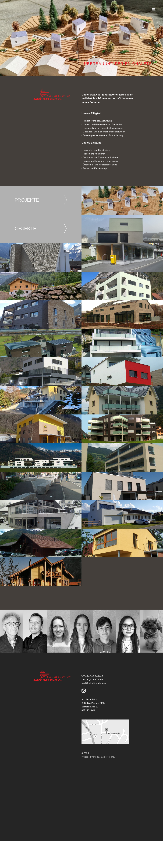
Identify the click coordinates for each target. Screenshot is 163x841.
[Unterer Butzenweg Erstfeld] (122, 286)
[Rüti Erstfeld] (122, 400)
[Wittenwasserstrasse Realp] (41, 543)
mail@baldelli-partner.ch (94, 683)
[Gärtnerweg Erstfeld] (122, 428)
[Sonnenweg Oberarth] (122, 486)
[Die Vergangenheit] (41, 571)
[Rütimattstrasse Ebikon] (41, 514)
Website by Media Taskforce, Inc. (98, 757)
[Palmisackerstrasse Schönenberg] (122, 314)
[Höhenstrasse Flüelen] (41, 371)
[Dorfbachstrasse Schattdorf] (122, 457)
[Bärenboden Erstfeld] (41, 428)
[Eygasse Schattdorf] (41, 457)
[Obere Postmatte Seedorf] (122, 229)
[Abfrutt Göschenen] (41, 286)
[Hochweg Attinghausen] (41, 314)
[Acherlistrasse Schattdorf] (41, 400)
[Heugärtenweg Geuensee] (122, 543)
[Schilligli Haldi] (122, 200)
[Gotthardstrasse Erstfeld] (122, 257)
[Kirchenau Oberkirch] (122, 371)
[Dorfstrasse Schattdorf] (41, 257)
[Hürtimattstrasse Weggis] (122, 514)
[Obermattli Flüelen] (122, 343)
